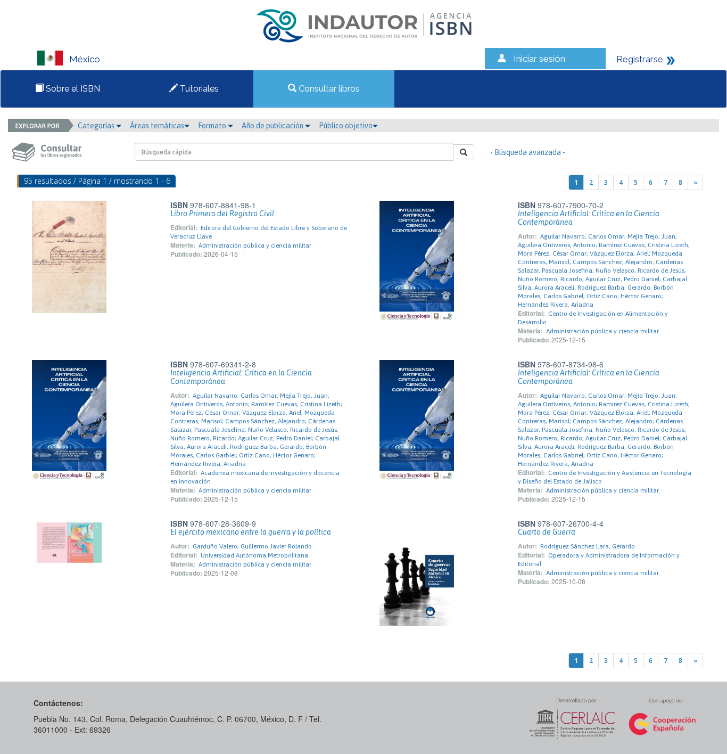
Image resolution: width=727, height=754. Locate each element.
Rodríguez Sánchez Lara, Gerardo (587, 546)
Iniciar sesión (539, 58)
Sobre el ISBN (72, 89)
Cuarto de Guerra (546, 532)
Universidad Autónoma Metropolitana (254, 555)
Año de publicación (273, 125)
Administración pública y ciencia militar (255, 245)
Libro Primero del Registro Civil (222, 213)
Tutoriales (198, 89)
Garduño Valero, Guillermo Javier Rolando (252, 546)
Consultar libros (328, 89)
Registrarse (639, 59)
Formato (213, 125)
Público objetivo (346, 125)
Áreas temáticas (157, 125)
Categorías (97, 125)
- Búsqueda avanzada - (527, 152)
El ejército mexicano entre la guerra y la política (250, 532)
